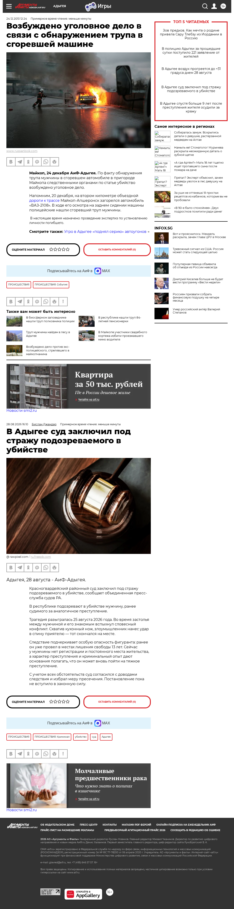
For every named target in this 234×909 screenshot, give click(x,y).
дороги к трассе (45, 200)
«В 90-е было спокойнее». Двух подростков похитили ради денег (198, 209)
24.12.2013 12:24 (16, 18)
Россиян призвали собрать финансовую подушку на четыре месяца (196, 297)
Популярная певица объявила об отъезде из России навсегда (195, 266)
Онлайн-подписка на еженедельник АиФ (186, 824)
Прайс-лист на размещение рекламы (67, 830)
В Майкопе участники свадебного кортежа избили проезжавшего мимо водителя (122, 335)
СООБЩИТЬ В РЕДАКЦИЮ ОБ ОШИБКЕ (195, 830)
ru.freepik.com (41, 556)
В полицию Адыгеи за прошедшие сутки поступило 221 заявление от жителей (191, 52)
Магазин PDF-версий (136, 824)
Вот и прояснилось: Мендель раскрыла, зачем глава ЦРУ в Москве (199, 235)
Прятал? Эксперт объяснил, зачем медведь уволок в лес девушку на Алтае (198, 181)
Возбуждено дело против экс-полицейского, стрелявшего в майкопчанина (47, 350)
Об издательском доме (57, 824)
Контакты (110, 824)
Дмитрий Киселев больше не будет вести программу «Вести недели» (198, 281)
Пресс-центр (88, 824)
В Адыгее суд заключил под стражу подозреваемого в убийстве (191, 89)
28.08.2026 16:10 (17, 424)
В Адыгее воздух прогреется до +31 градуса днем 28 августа (191, 71)
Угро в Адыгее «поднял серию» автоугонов (105, 231)
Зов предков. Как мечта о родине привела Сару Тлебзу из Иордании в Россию (191, 34)
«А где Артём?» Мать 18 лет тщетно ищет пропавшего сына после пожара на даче (199, 166)
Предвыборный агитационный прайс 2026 (134, 830)
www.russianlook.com (21, 151)
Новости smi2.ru (21, 410)
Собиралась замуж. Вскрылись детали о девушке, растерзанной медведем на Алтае (197, 136)
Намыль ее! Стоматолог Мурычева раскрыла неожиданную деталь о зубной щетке (198, 151)
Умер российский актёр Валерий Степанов (196, 311)
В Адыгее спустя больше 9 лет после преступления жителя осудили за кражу (191, 107)
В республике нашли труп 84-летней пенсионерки (119, 319)
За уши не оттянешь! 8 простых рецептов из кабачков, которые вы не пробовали (200, 196)
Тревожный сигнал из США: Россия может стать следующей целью (198, 250)
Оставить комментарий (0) (117, 249)
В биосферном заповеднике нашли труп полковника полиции (50, 319)
